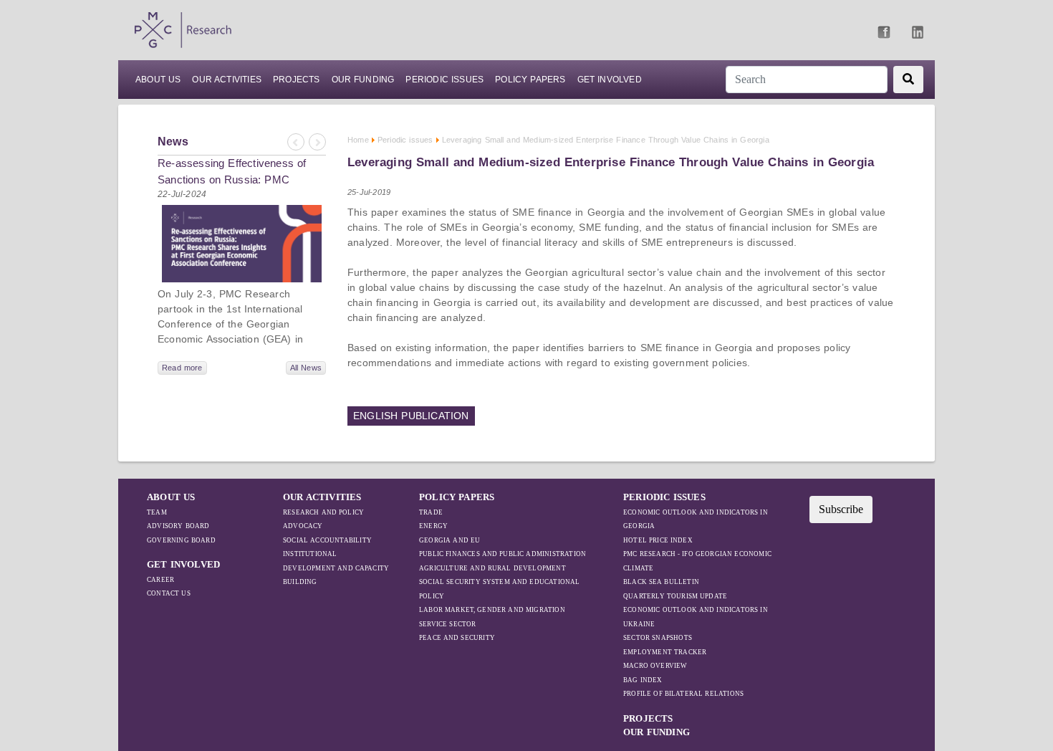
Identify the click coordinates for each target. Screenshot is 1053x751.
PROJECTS (296, 80)
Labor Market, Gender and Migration (492, 609)
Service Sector (447, 624)
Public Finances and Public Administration (502, 554)
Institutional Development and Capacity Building (336, 567)
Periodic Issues (444, 80)
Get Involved (609, 80)
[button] (295, 142)
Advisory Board (178, 526)
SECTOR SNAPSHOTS (657, 637)
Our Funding (363, 80)
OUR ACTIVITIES (322, 497)
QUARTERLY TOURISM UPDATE (675, 596)
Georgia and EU (449, 540)
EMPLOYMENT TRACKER (664, 652)
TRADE (431, 512)
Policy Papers (530, 80)
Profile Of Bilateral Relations (683, 693)
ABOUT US (158, 80)
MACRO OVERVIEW (655, 665)
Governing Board (181, 540)
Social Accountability (327, 540)
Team (157, 512)
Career (160, 579)
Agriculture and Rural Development (492, 568)
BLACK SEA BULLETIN (661, 581)
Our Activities (226, 80)
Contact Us (169, 593)
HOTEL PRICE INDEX (658, 540)
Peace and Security (457, 637)
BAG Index (643, 680)
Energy (433, 526)
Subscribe (841, 509)
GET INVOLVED (183, 564)
